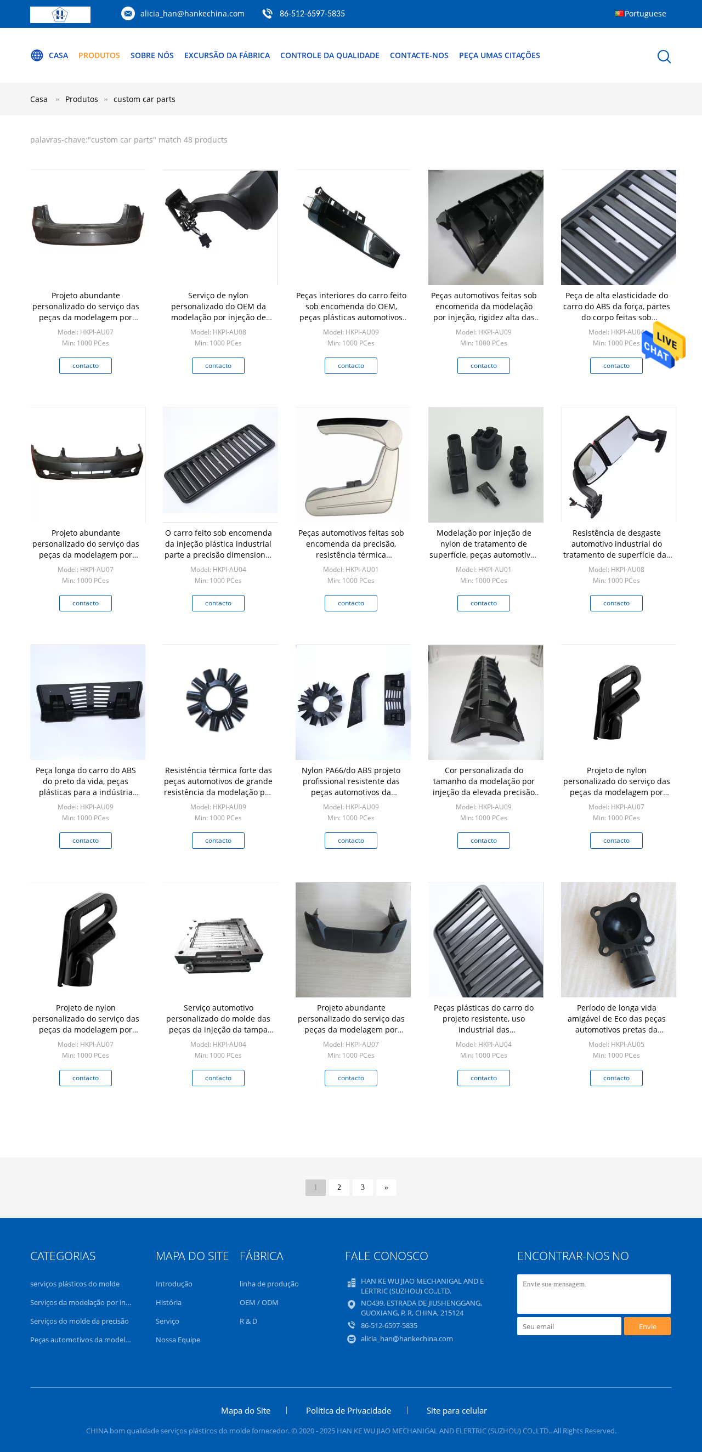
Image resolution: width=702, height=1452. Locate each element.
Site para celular (457, 1410)
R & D (248, 1321)
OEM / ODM (259, 1302)
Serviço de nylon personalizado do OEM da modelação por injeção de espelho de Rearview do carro (218, 311)
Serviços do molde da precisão (79, 1321)
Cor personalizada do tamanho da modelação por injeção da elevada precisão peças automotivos (484, 786)
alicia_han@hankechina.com (192, 13)
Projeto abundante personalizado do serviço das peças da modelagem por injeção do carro (85, 311)
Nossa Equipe (178, 1340)
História (169, 1302)
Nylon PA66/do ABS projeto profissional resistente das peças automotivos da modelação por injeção (351, 786)
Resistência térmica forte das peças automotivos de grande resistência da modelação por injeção (218, 786)
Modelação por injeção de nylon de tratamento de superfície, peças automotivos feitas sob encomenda (484, 549)
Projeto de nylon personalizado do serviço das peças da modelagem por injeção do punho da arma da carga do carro (616, 792)
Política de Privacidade (348, 1410)
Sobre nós (152, 55)
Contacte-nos (419, 55)
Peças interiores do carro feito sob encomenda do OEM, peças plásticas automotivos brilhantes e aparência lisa (351, 311)
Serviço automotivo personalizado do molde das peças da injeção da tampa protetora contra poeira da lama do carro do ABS (218, 1029)
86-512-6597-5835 (312, 14)
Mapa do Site (245, 1410)
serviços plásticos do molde (75, 1284)
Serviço (167, 1321)
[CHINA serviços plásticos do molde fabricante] (60, 20)
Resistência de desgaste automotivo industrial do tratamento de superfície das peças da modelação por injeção (616, 555)
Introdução (174, 1284)
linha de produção (269, 1284)
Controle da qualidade (330, 55)
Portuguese (645, 13)
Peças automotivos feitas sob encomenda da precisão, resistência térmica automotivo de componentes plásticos (351, 555)
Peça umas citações (499, 55)
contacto (85, 365)
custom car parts (145, 99)
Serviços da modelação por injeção (86, 1302)
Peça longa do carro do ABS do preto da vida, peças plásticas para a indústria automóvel (86, 786)
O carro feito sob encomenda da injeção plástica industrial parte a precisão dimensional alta (218, 549)
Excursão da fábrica (227, 55)
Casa (58, 55)
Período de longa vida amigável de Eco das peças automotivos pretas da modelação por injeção (617, 1024)
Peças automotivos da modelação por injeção (104, 1340)
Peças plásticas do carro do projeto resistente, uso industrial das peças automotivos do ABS (484, 1024)
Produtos (99, 55)
